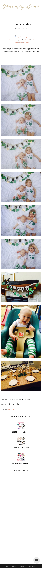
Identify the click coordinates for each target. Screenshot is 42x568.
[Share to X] (13, 404)
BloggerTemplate (32, 566)
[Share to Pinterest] (17, 404)
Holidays (10, 409)
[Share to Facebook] (9, 404)
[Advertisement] (21, 539)
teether (26, 43)
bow (20, 40)
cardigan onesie (12, 40)
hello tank (26, 40)
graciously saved (15, 566)
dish (20, 43)
